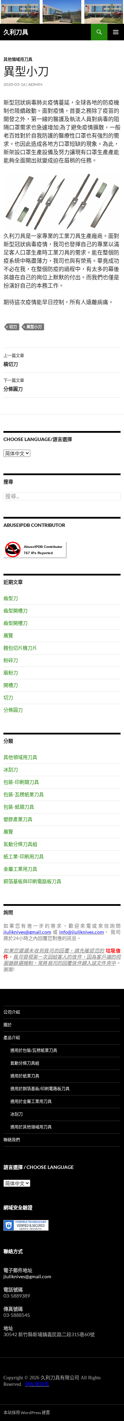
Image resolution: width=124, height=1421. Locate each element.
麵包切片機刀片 (20, 648)
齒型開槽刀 (15, 610)
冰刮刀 (10, 769)
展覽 (8, 635)
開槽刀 (10, 685)
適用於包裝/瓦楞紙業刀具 (33, 1050)
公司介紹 (11, 1012)
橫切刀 (13, 360)
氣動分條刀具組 (20, 844)
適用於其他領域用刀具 (31, 1127)
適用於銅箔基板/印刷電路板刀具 (40, 1088)
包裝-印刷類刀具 (21, 782)
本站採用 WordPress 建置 (26, 1412)
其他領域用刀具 (17, 59)
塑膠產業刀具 (17, 819)
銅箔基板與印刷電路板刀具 (32, 881)
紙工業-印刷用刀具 (23, 856)
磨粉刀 (10, 673)
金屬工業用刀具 (20, 869)
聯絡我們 (11, 1139)
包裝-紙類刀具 (18, 807)
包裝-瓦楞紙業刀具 (23, 794)
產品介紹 (11, 1037)
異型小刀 (34, 326)
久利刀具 (15, 32)
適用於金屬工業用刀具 (31, 1101)
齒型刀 (10, 598)
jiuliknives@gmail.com (27, 1276)
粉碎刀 (10, 660)
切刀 (13, 326)
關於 (7, 1025)
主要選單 (115, 32)
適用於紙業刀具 (24, 1076)
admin (35, 84)
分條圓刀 (13, 385)
